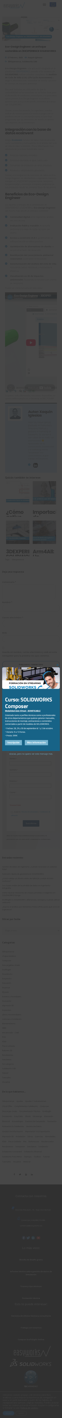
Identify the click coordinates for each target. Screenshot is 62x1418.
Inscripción (13, 742)
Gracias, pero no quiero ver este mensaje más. (31, 753)
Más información (36, 742)
